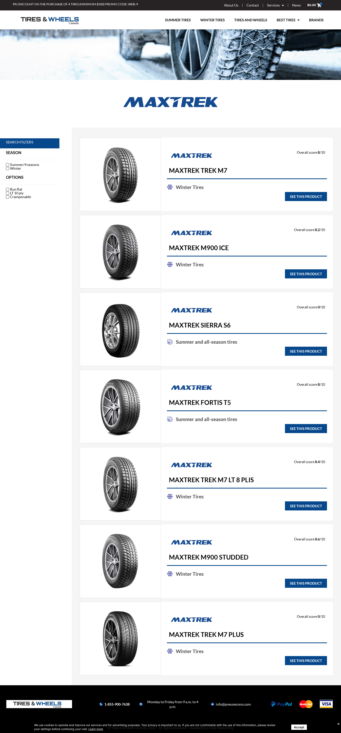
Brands (316, 20)
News (296, 5)
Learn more (95, 729)
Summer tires (178, 20)
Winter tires (212, 20)
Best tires (286, 20)
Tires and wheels (250, 20)
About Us (231, 5)
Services (273, 5)
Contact (252, 5)
